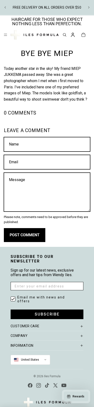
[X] (55, 385)
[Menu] (5, 34)
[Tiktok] (47, 385)
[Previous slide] (5, 7)
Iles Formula (52, 376)
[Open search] (64, 35)
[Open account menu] (72, 35)
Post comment (25, 235)
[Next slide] (88, 7)
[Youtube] (64, 385)
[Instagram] (38, 385)
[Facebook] (30, 385)
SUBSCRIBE (47, 314)
